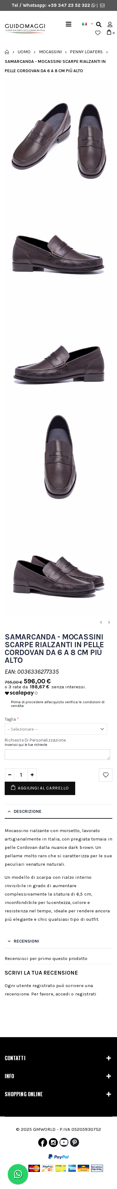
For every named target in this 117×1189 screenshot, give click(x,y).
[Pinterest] (74, 1144)
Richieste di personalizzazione (35, 740)
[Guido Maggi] (22, 29)
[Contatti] (102, 5)
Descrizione (27, 811)
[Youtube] (64, 1144)
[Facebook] (42, 1144)
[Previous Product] (100, 623)
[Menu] (68, 24)
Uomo (24, 51)
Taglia (12, 719)
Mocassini (50, 51)
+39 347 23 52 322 (69, 5)
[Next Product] (108, 623)
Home (7, 52)
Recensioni (26, 941)
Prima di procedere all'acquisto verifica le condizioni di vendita (58, 704)
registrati (86, 994)
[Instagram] (53, 1144)
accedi (63, 994)
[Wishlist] (97, 33)
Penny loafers (86, 51)
